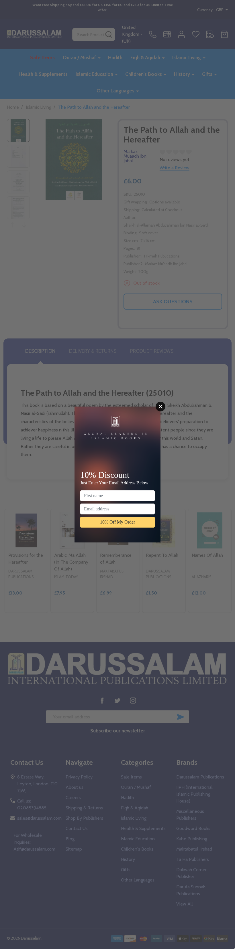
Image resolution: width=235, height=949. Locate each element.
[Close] (160, 406)
